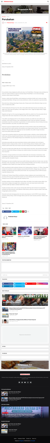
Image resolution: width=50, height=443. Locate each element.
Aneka (8, 16)
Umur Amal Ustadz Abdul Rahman (7, 237)
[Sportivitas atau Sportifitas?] (4, 393)
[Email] (26, 211)
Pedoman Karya (12, 216)
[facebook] (19, 382)
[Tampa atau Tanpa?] (5, 315)
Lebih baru (5, 275)
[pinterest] (31, 382)
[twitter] (22, 382)
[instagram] (28, 382)
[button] (2, 2)
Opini (10, 208)
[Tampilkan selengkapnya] (28, 211)
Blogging (22, 440)
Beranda (4, 16)
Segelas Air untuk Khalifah (24, 236)
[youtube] (25, 382)
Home (15, 438)
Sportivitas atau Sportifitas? (15, 391)
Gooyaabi (33, 440)
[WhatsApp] (20, 211)
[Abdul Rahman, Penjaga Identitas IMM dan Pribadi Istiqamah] (5, 321)
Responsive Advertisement (25, 334)
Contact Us (28, 438)
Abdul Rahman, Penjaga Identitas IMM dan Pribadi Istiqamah (22, 319)
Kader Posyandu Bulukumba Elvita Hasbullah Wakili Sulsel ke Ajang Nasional (8, 253)
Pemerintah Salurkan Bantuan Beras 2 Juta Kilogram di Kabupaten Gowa (40, 237)
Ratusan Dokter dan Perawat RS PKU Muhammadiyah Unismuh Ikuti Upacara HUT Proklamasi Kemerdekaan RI (27, 308)
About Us (34, 438)
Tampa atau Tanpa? (13, 313)
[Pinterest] (23, 211)
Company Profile (21, 438)
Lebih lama (45, 275)
